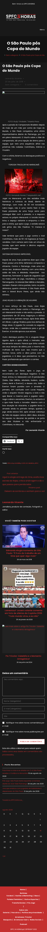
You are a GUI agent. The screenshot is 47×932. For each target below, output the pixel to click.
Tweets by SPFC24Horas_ (12, 800)
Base (36, 896)
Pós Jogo (31, 903)
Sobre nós (23, 910)
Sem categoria (12, 84)
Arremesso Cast (21, 920)
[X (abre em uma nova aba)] (19, 6)
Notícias (23, 893)
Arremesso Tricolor (23, 917)
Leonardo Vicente (13, 78)
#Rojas (10, 463)
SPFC (36, 463)
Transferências (18, 903)
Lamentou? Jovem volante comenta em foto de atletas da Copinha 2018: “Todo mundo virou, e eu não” (23, 613)
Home (22, 889)
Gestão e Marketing (23, 896)
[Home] (3, 55)
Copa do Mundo (27, 463)
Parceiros (15, 912)
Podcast (23, 924)
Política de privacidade (32, 912)
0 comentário (31, 84)
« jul (3, 856)
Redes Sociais (35, 920)
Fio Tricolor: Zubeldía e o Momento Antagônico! (23, 657)
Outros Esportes (31, 899)
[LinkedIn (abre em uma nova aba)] (28, 6)
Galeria (6, 912)
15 (40, 830)
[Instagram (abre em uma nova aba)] (25, 6)
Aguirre (17, 463)
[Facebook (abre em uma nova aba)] (22, 6)
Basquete (7, 920)
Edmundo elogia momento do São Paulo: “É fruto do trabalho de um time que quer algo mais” (23, 553)
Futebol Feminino (14, 899)
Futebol (10, 896)
